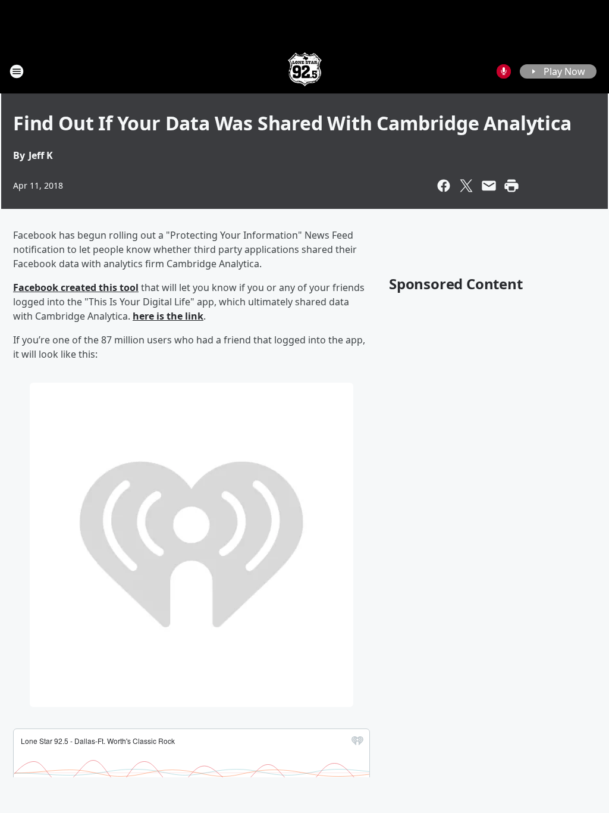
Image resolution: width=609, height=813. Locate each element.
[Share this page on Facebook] (443, 185)
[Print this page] (511, 185)
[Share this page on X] (466, 185)
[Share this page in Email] (489, 185)
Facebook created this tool (76, 287)
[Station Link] (304, 71)
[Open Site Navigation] (17, 71)
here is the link (168, 316)
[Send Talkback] (504, 71)
